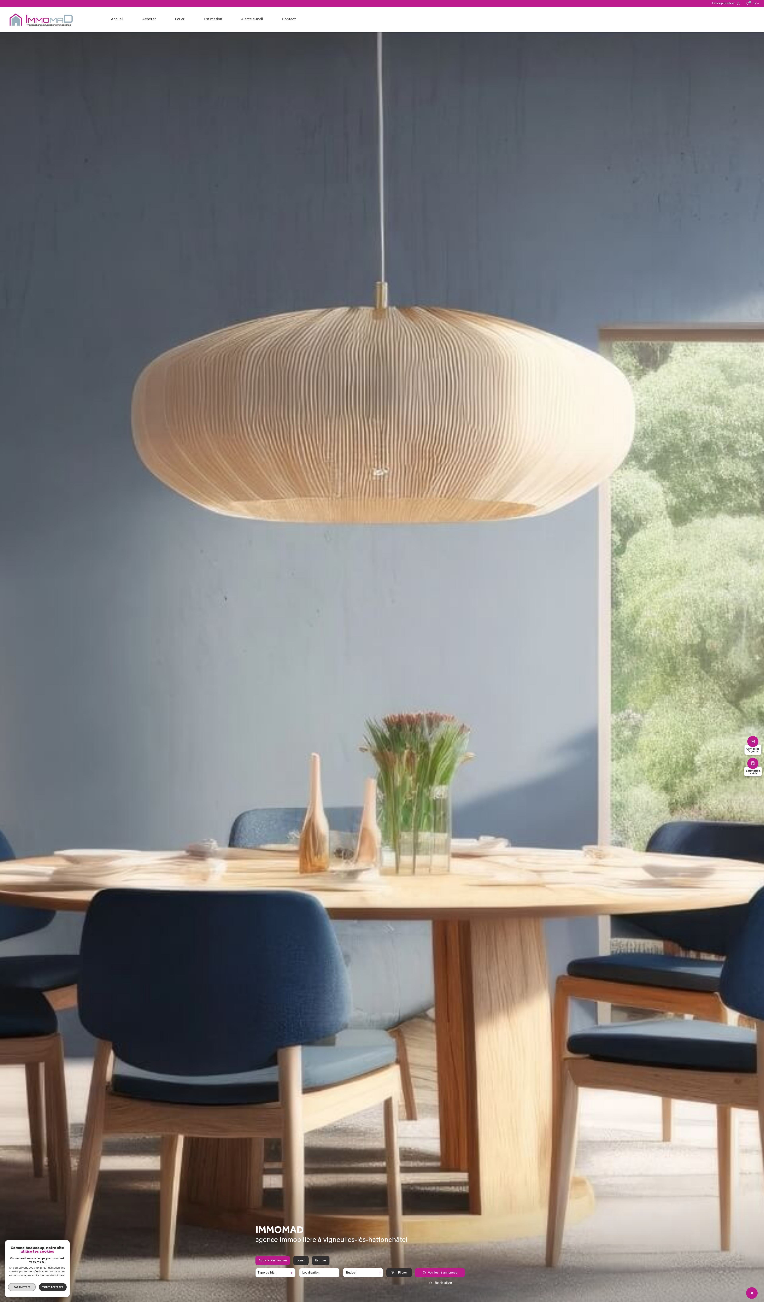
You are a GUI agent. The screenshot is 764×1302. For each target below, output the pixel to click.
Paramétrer (22, 1287)
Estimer (320, 1260)
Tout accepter (52, 1287)
